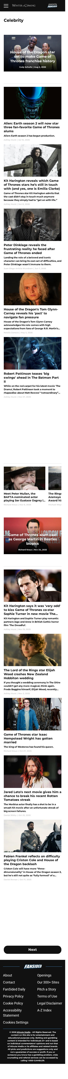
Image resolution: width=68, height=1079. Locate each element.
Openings (44, 975)
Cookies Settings (15, 1022)
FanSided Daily (14, 989)
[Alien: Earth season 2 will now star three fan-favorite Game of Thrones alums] (32, 114)
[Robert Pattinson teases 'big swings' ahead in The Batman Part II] (32, 367)
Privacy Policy (13, 996)
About (7, 975)
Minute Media (23, 1032)
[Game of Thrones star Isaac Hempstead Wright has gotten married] (32, 725)
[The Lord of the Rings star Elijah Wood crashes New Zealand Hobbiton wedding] (32, 664)
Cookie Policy (13, 1003)
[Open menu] (6, 5)
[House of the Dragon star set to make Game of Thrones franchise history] (32, 53)
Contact (9, 982)
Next (32, 950)
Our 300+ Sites (48, 982)
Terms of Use (47, 996)
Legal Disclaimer (49, 1003)
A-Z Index (44, 1010)
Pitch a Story (46, 989)
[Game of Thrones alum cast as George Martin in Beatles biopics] (32, 535)
